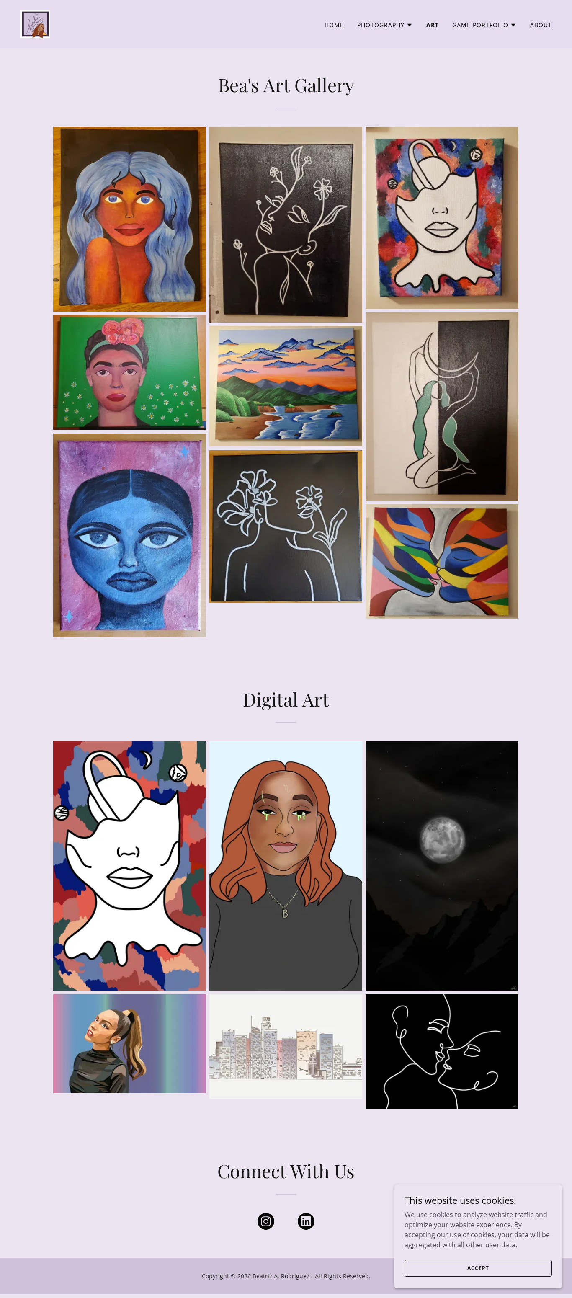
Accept (478, 1268)
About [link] (541, 25)
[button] (385, 25)
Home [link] (334, 25)
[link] (35, 23)
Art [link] (432, 25)
